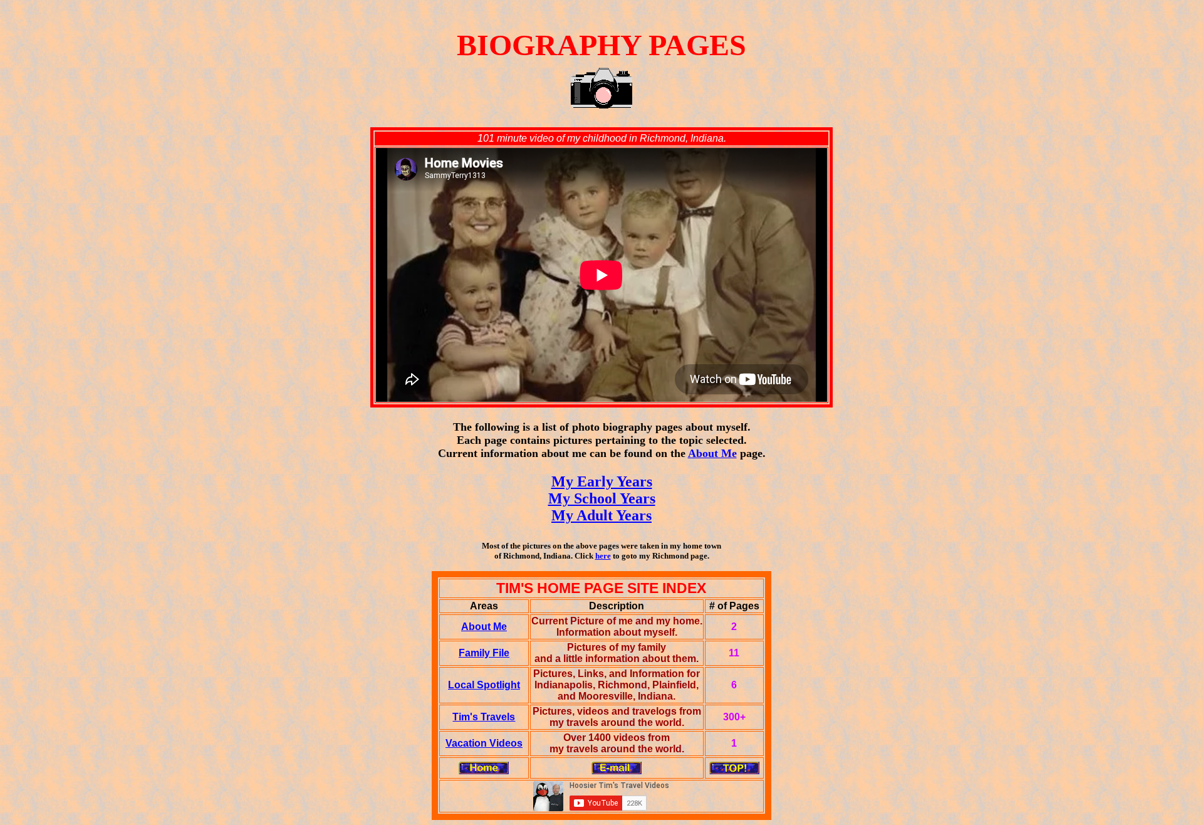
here (603, 555)
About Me (712, 453)
